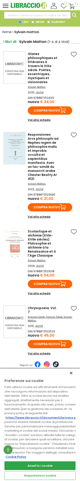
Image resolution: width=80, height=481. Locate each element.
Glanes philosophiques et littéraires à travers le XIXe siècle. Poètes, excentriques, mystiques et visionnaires (42, 68)
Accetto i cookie (40, 466)
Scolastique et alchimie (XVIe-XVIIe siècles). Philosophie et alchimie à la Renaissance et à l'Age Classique (42, 243)
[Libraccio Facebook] (37, 366)
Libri (25, 22)
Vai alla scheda (39, 120)
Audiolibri (58, 22)
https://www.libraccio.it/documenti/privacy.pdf (43, 418)
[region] (40, 424)
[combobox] (37, 15)
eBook (39, 22)
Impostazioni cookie (40, 475)
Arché (39, 92)
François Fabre (54, 317)
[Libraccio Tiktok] (56, 366)
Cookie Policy (16, 457)
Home (7, 32)
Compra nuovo (47, 110)
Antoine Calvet (36, 317)
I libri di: (10, 41)
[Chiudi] (71, 373)
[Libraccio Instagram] (47, 366)
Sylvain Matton (36, 87)
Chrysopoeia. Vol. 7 (42, 310)
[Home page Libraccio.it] (28, 8)
